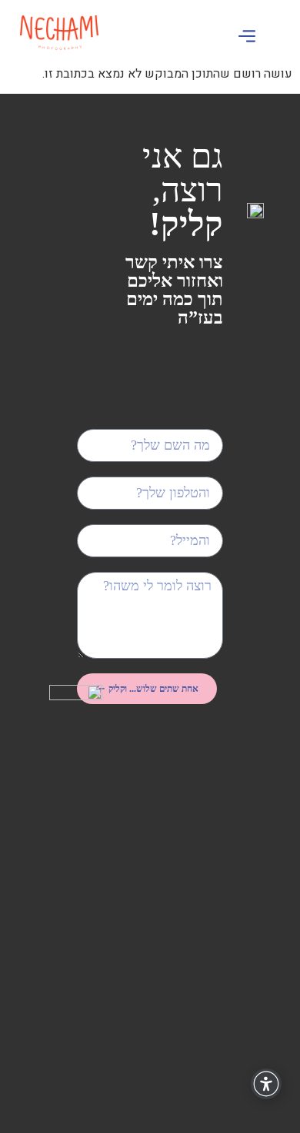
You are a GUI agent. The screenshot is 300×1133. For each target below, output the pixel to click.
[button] (246, 38)
